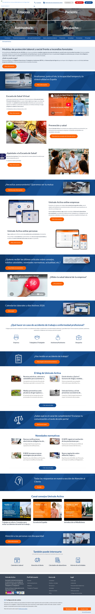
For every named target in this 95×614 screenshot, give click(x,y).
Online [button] (89, 2)
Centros (79, 2)
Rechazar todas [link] (70, 609)
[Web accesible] (2, 155)
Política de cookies (23, 608)
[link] (16, 4)
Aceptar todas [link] (84, 609)
